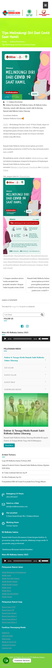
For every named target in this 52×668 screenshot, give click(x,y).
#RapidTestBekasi (12, 265)
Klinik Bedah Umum (9, 581)
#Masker (14, 167)
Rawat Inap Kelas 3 (9, 622)
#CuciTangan (23, 167)
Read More (9, 445)
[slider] (45, 338)
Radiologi (5, 632)
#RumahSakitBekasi (11, 258)
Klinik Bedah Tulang (10, 584)
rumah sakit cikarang (17, 108)
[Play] (5, 338)
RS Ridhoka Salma (26, 105)
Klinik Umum (7, 596)
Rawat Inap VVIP (9, 607)
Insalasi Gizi (6, 648)
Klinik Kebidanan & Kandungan (14, 572)
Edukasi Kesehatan (16, 102)
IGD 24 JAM (9, 367)
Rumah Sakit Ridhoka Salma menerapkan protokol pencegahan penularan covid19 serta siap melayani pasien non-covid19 (38, 284)
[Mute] (39, 338)
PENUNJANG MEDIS (12, 389)
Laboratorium (7, 635)
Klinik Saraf (6, 587)
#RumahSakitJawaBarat (28, 258)
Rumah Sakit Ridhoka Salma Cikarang (16, 111)
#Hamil (10, 268)
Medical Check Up (9, 642)
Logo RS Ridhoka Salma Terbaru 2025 (16, 460)
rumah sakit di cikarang (34, 108)
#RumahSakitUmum (15, 261)
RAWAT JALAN (10, 375)
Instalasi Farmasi (9, 645)
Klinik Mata (6, 590)
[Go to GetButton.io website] (6, 665)
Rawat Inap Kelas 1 (9, 616)
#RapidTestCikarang (28, 265)
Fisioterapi (6, 639)
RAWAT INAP (9, 382)
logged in (15, 306)
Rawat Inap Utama (9, 613)
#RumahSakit (24, 176)
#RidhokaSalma (38, 158)
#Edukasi (39, 265)
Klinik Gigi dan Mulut (10, 593)
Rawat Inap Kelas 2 (9, 619)
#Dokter (34, 261)
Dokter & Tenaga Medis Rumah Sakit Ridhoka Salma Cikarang (24, 359)
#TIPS (5, 124)
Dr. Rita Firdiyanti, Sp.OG (11, 477)
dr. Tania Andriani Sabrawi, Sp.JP (14, 472)
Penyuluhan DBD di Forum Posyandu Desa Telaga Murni (24, 481)
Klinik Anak (6, 575)
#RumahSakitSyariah (22, 255)
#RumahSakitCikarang (39, 255)
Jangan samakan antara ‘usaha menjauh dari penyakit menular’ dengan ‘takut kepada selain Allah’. (13, 283)
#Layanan (27, 261)
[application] (26, 338)
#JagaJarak (33, 167)
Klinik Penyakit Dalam (10, 578)
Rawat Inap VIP (8, 610)
